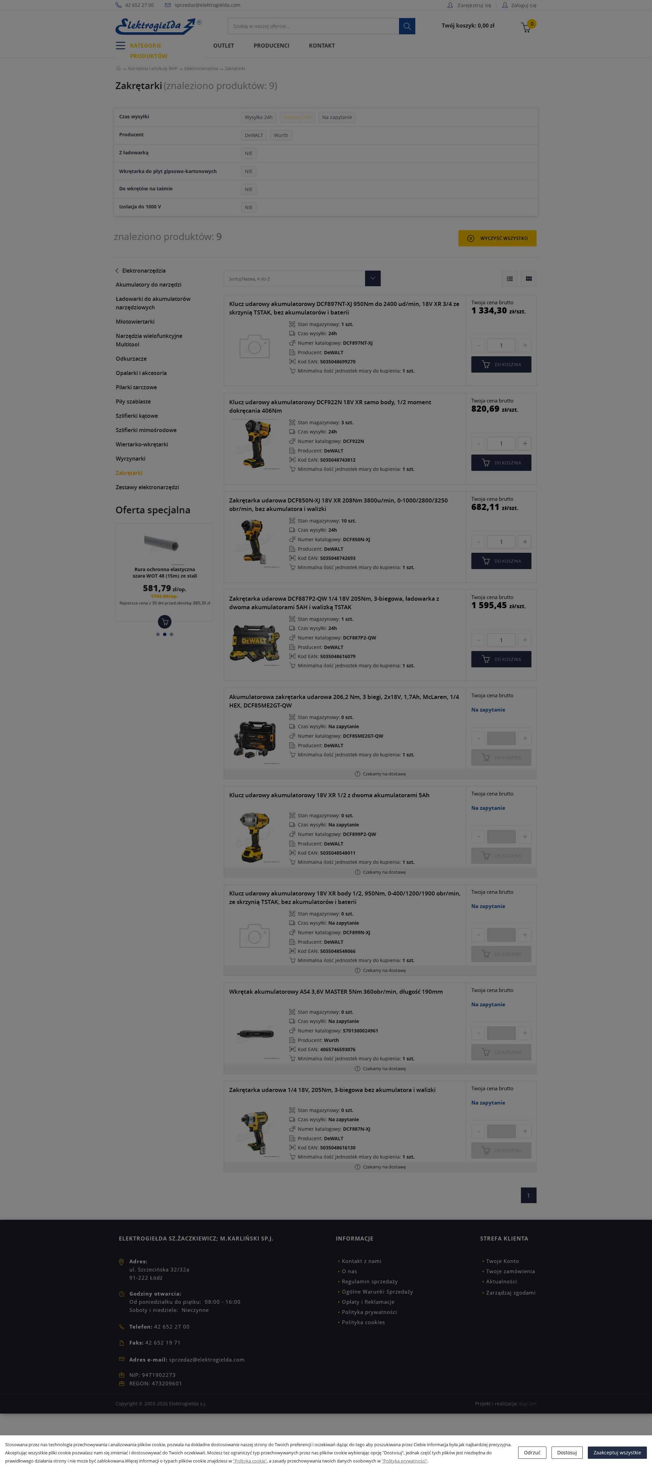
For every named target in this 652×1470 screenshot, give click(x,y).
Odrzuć (532, 1452)
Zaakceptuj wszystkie (617, 1452)
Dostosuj (567, 1452)
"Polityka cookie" (250, 1461)
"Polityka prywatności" (404, 1461)
